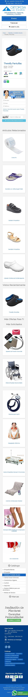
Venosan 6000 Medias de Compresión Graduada (14, 530)
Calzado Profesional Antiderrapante (14, 278)
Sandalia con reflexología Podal (14, 189)
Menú (15, 18)
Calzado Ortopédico (14, 220)
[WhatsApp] (8, 81)
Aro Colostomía (14, 558)
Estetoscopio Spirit (14, 414)
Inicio (4, 33)
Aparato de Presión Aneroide (14, 351)
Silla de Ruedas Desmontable (14, 383)
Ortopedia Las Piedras (14, 686)
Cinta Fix (14, 157)
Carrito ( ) (14, 27)
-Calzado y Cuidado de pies (15, 33)
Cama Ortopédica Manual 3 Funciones (14, 472)
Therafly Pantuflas (14, 312)
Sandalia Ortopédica (14, 249)
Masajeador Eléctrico (14, 443)
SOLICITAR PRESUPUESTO (14, 120)
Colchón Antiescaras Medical (14, 501)
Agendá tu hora (14, 620)
